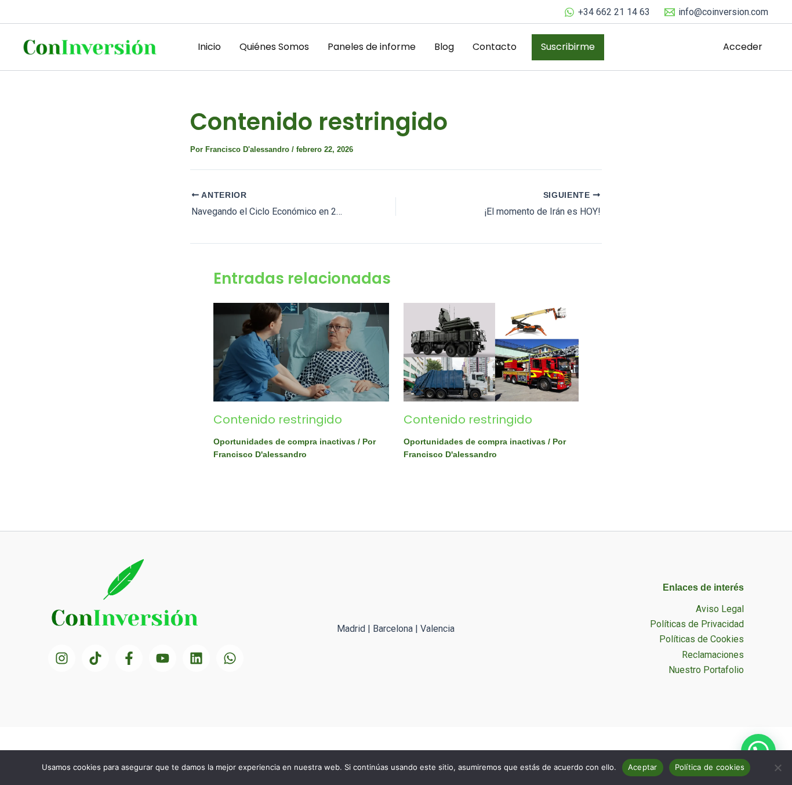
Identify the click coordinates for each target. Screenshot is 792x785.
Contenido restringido (277, 419)
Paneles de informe (372, 46)
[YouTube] (162, 658)
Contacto (495, 46)
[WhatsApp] (230, 658)
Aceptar (642, 767)
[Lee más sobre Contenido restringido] (301, 352)
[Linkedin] (196, 658)
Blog (444, 46)
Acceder (742, 46)
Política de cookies (710, 767)
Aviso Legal (720, 608)
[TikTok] (95, 658)
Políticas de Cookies (701, 639)
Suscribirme (568, 46)
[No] (777, 767)
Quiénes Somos (274, 46)
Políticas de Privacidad (697, 624)
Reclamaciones (713, 654)
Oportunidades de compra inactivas (284, 441)
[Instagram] (61, 658)
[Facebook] (129, 658)
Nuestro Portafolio (706, 669)
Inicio (209, 46)
